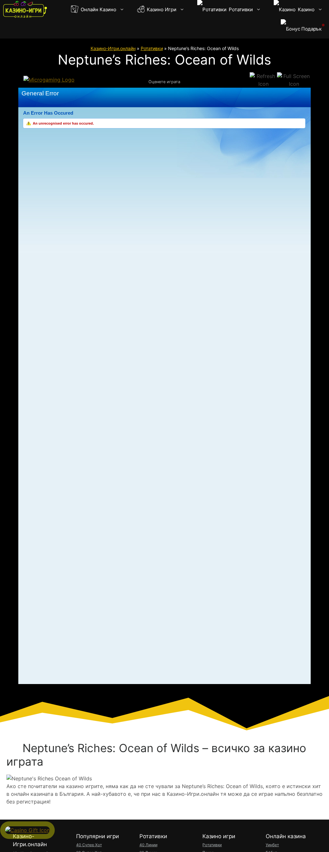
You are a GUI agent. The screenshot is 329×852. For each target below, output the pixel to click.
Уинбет (272, 844)
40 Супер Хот (89, 844)
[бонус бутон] (301, 29)
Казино (306, 9)
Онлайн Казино (97, 9)
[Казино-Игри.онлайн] (25, 9)
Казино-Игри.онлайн (113, 48)
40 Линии (148, 844)
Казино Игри (161, 9)
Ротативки (240, 9)
